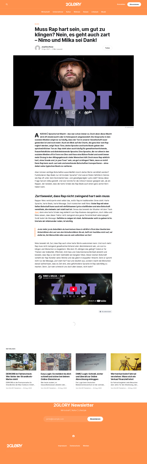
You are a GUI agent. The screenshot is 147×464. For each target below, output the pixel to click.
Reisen (85, 12)
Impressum (62, 446)
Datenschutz (75, 446)
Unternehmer (58, 12)
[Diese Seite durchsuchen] (7, 4)
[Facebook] (73, 436)
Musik (103, 12)
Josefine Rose (47, 47)
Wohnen (77, 12)
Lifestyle (94, 12)
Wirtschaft (45, 12)
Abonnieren (134, 4)
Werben (86, 446)
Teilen (107, 48)
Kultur (68, 12)
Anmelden (121, 4)
